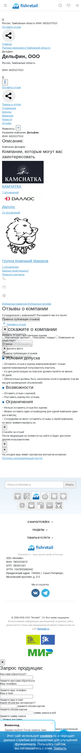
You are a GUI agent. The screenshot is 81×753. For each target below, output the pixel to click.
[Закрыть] (5, 329)
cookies (46, 736)
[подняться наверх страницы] (2, 466)
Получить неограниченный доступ (22, 458)
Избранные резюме (39, 303)
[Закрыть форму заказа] (2, 662)
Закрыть (60, 748)
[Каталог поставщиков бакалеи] (49, 505)
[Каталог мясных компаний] (17, 496)
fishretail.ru (43, 629)
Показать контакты (13, 274)
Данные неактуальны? (15, 270)
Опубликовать (22, 343)
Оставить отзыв (11, 27)
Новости (7, 119)
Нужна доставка (12, 719)
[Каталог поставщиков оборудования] (26, 496)
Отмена (7, 343)
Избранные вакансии (15, 303)
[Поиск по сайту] (60, 5)
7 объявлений (10, 192)
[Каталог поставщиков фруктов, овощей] (22, 505)
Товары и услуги (11, 104)
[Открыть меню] (5, 5)
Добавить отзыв (16, 324)
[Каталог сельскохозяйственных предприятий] (54, 496)
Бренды (6, 112)
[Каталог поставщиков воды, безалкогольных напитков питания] (40, 505)
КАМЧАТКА (11, 186)
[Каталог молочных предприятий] (31, 505)
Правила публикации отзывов (20, 319)
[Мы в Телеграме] (45, 593)
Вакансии (7, 115)
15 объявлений (11, 212)
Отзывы (6, 123)
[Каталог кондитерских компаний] (63, 496)
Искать (70, 484)
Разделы (38, 529)
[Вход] (77, 5)
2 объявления (10, 267)
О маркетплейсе (38, 522)
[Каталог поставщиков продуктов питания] (45, 496)
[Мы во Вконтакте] (35, 593)
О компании (9, 108)
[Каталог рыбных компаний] (36, 496)
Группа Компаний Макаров (25, 261)
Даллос (8, 207)
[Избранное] (68, 5)
